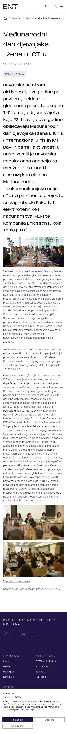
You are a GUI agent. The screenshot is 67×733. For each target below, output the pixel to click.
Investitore (8, 661)
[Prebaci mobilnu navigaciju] (62, 6)
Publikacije (40, 677)
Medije (6, 666)
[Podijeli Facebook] (5, 633)
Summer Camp (42, 666)
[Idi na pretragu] (55, 6)
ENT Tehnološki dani (45, 661)
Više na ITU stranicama (16, 581)
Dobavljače (8, 671)
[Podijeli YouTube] (23, 633)
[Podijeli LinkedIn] (14, 633)
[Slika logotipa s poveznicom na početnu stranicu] (10, 6)
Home (5, 18)
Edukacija (40, 671)
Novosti (16, 18)
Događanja (14, 74)
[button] (8, 694)
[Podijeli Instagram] (32, 633)
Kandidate (8, 677)
